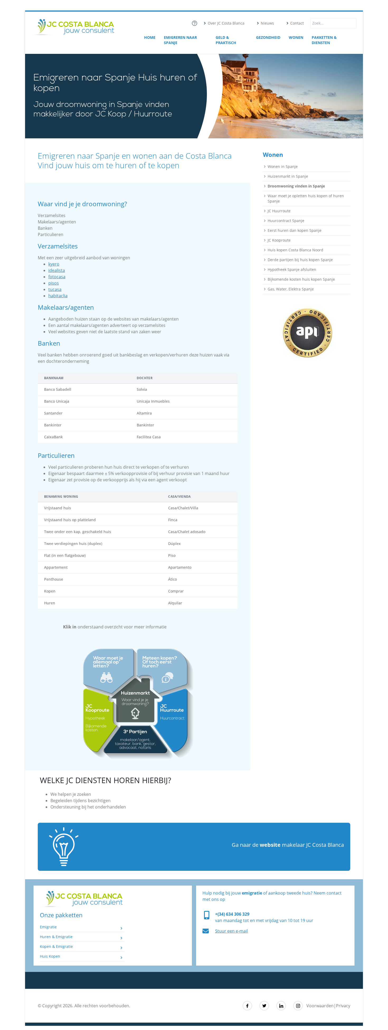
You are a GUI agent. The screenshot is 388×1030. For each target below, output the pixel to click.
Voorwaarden (320, 1006)
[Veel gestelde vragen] (194, 23)
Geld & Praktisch (226, 40)
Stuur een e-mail (231, 931)
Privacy (343, 1006)
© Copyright (50, 1006)
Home (149, 37)
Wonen (296, 37)
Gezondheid (268, 37)
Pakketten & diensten (324, 40)
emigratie (252, 893)
